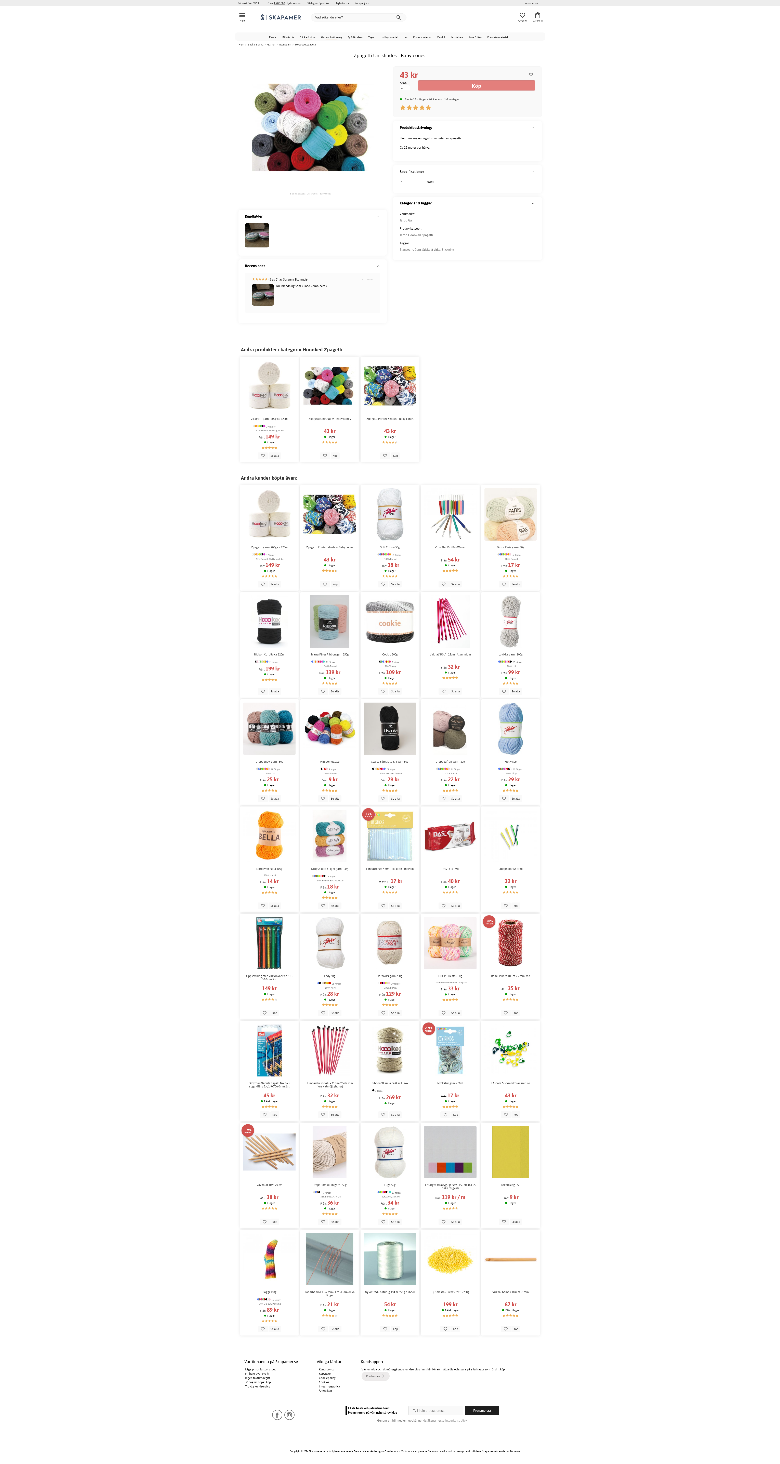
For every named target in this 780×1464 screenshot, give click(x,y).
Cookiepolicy (327, 1378)
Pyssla (272, 37)
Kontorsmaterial (422, 37)
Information (531, 3)
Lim (405, 37)
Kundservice (327, 1369)
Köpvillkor (325, 1373)
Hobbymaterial (389, 37)
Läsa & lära (475, 37)
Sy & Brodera (355, 37)
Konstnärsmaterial (497, 37)
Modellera (457, 37)
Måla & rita (288, 37)
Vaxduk (441, 37)
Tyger (371, 37)
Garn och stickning (331, 37)
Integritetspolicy (329, 1386)
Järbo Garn (407, 220)
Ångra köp (325, 1391)
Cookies (324, 1382)
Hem (241, 44)
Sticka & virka (307, 37)
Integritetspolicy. (456, 1420)
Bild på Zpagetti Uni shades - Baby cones (310, 193)
